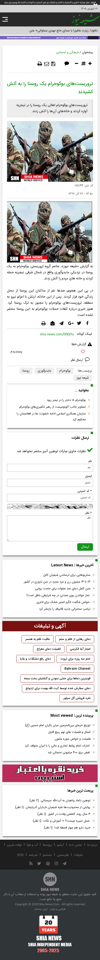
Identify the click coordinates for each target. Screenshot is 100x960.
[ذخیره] (53, 64)
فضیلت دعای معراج (49, 649)
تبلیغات (78, 855)
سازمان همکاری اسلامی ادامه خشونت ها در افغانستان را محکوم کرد (51, 416)
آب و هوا (32, 845)
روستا (26, 371)
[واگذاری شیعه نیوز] (50, 37)
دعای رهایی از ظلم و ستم (74, 639)
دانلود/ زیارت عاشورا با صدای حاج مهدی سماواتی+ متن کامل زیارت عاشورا (52, 30)
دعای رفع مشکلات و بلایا (35, 658)
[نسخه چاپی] (39, 64)
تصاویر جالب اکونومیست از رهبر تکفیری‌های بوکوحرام (52, 407)
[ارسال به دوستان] (46, 64)
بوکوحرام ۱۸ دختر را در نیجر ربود (66, 400)
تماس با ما (75, 845)
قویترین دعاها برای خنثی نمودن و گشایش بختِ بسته (57, 678)
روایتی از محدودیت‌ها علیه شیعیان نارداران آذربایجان (52, 807)
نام (90, 461)
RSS (20, 855)
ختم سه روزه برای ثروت (75, 658)
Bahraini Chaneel (77, 668)
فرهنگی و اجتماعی (67, 52)
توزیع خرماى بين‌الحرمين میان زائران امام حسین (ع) (57, 725)
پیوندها (47, 845)
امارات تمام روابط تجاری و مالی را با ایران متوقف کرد (57, 745)
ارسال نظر (77, 360)
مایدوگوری (44, 371)
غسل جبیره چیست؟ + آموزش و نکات (61, 820)
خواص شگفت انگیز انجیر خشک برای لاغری (63, 602)
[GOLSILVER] (50, 773)
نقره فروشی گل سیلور (76, 698)
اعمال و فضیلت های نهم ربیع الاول (69, 732)
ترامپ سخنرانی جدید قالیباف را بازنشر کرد (64, 609)
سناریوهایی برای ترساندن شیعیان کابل (66, 575)
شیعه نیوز (83, 378)
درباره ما (92, 845)
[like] (50, 352)
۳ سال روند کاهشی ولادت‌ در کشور (63, 814)
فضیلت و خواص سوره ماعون (72, 739)
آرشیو (60, 845)
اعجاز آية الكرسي (80, 649)
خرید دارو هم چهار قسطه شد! (67, 827)
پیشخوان (87, 52)
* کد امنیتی (84, 491)
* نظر (88, 513)
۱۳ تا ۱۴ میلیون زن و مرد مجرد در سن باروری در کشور (57, 581)
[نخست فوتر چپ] (50, 933)
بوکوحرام (64, 371)
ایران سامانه (41, 909)
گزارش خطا (79, 344)
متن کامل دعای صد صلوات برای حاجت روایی (62, 588)
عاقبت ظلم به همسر (37, 639)
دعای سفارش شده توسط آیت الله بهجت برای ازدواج (58, 688)
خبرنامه (33, 855)
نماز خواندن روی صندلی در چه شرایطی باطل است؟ (58, 595)
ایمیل (88, 476)
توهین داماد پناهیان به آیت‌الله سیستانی (60, 800)
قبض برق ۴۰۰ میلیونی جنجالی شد (69, 752)
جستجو (47, 855)
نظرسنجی (63, 855)
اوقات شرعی (14, 845)
